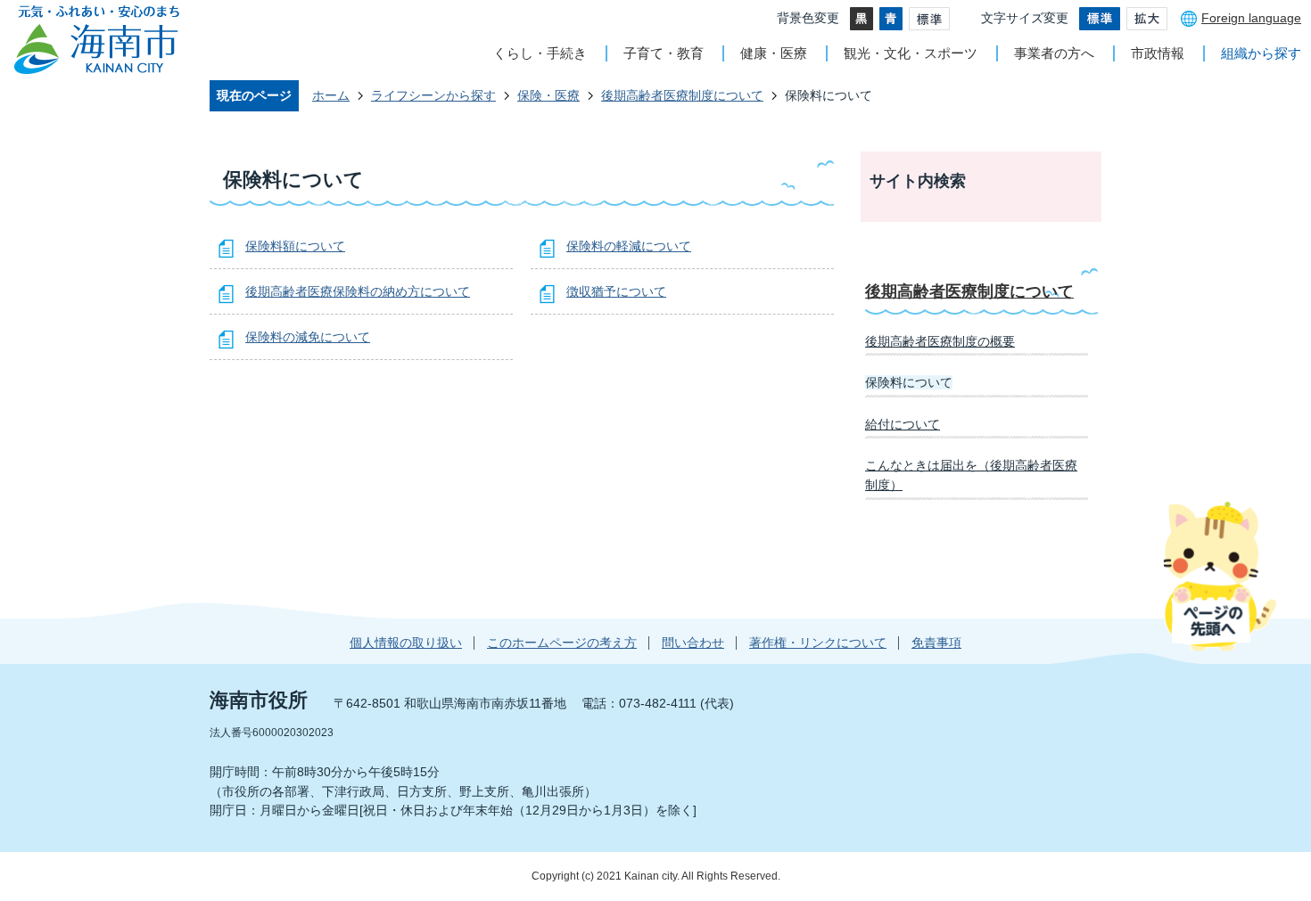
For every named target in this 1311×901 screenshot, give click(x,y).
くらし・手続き (540, 53)
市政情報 (1157, 53)
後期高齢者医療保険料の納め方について (357, 291)
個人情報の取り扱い (406, 642)
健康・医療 (773, 53)
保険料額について (295, 246)
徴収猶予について (616, 291)
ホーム (331, 95)
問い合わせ (693, 642)
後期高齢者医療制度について (682, 95)
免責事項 (936, 642)
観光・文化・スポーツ (910, 53)
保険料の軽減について (628, 246)
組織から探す (1261, 53)
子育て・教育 (663, 53)
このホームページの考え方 (562, 642)
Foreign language (1251, 18)
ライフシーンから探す (433, 95)
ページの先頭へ (1219, 576)
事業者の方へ (1054, 53)
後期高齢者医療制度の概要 (940, 341)
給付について (902, 424)
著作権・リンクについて (817, 642)
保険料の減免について (307, 337)
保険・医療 (548, 95)
